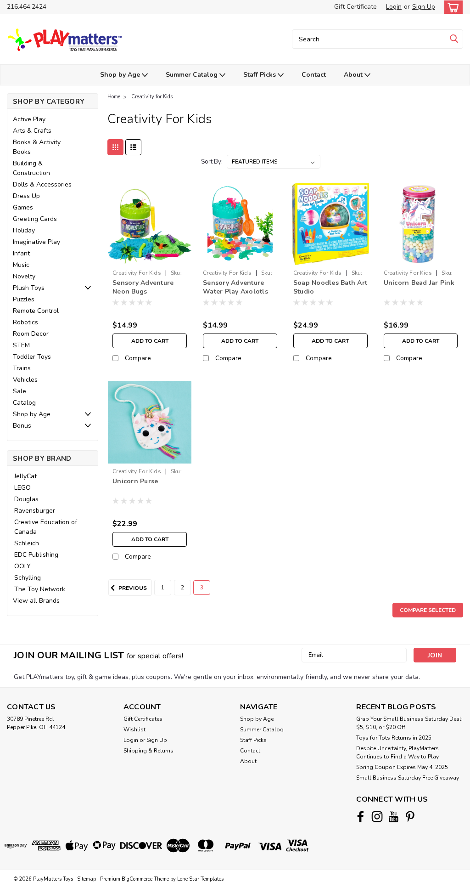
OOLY (22, 566)
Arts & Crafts (32, 130)
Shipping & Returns (148, 750)
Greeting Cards (35, 219)
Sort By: (212, 162)
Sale (19, 391)
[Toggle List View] (133, 147)
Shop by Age (121, 74)
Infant (21, 253)
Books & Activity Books (37, 147)
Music (21, 264)
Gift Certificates (142, 719)
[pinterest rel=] (410, 816)
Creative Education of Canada (45, 527)
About (354, 74)
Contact (314, 74)
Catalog (24, 402)
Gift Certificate (355, 6)
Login (394, 6)
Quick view (149, 258)
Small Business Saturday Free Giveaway (407, 777)
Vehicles (25, 379)
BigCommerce (137, 879)
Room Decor (31, 333)
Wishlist (134, 729)
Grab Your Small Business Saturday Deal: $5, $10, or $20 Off (409, 723)
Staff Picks (260, 74)
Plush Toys (29, 287)
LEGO (22, 487)
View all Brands (36, 600)
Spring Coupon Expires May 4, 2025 (402, 767)
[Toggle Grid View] (115, 147)
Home (113, 96)
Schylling (27, 577)
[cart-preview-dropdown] (451, 7)
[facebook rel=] (360, 816)
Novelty (24, 276)
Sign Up (423, 6)
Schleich (26, 543)
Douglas (26, 499)
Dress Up (26, 196)
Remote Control (36, 310)
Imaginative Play (36, 242)
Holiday (24, 230)
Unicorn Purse (135, 481)
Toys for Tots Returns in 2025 (393, 737)
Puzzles (23, 299)
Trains (22, 368)
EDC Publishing (36, 554)
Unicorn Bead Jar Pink (419, 282)
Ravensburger (34, 510)
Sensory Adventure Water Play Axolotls (235, 287)
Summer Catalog (192, 74)
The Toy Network (39, 589)
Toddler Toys (32, 356)
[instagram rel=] (377, 816)
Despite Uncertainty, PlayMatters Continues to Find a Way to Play (397, 752)
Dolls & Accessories (42, 184)
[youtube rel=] (393, 816)
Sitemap (86, 879)
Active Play (29, 119)
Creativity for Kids (152, 96)
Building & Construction (31, 168)
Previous (132, 588)
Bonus (22, 425)
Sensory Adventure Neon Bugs (142, 287)
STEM (21, 345)
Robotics (25, 322)
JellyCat (25, 476)
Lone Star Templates (200, 879)
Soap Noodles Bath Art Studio (330, 287)
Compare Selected (428, 610)
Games (23, 207)
